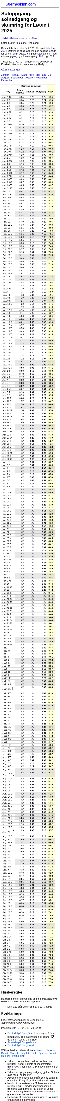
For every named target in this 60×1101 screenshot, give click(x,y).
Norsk (40, 1050)
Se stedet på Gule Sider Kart (22, 1033)
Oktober (29, 77)
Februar (15, 75)
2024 (15, 53)
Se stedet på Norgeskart (20, 1045)
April (31, 75)
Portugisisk (18, 1056)
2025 (25, 53)
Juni (44, 75)
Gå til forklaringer (10, 69)
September (17, 77)
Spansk (42, 1053)
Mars (24, 75)
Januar (5, 75)
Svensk (14, 1053)
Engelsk (24, 1053)
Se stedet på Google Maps (21, 1042)
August (5, 77)
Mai (38, 75)
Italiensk (5, 1056)
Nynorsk (50, 1050)
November (41, 77)
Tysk (33, 1053)
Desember (7, 80)
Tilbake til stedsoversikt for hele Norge (20, 38)
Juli (50, 75)
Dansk (4, 1053)
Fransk (52, 1053)
